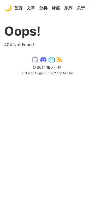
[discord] (43, 60)
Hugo (39, 73)
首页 (18, 7)
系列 (68, 7)
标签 (56, 7)
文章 (31, 7)
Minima (68, 73)
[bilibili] (52, 60)
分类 (43, 7)
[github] (35, 60)
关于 (81, 7)
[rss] (59, 60)
